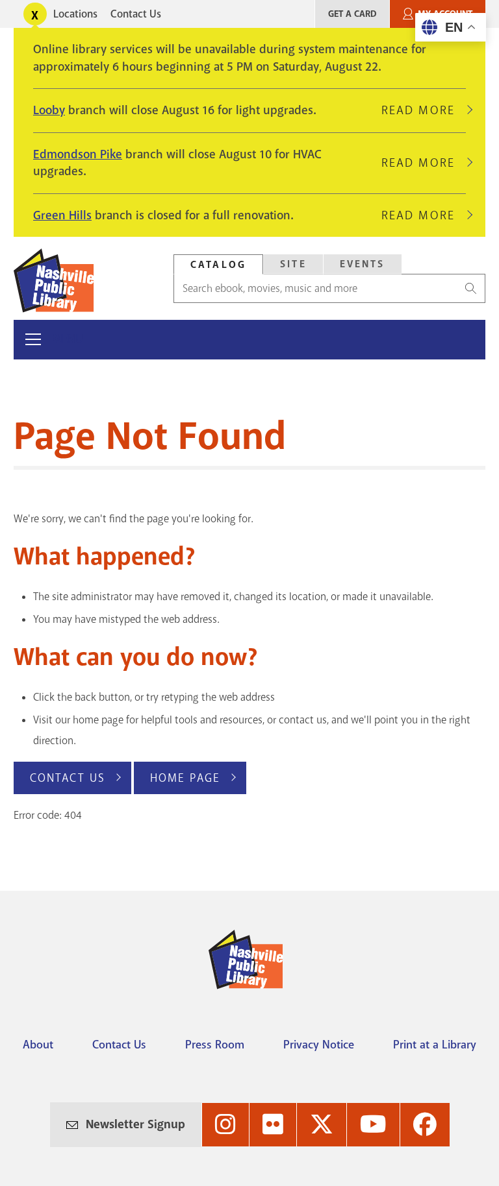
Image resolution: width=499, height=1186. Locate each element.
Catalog (218, 264)
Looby (49, 110)
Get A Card (352, 14)
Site (293, 264)
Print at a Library (434, 1044)
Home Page (185, 778)
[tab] (218, 264)
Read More (423, 110)
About (38, 1044)
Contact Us (135, 14)
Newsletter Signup (135, 1124)
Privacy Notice (318, 1044)
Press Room (214, 1044)
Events (362, 264)
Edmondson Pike (77, 154)
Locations (75, 14)
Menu (68, 339)
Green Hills (62, 215)
